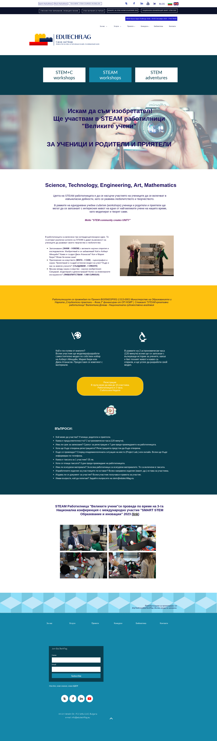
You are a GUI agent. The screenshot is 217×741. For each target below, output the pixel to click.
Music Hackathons (60, 4)
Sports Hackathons (45, 4)
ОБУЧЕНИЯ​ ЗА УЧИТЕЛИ (95, 11)
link (135, 514)
